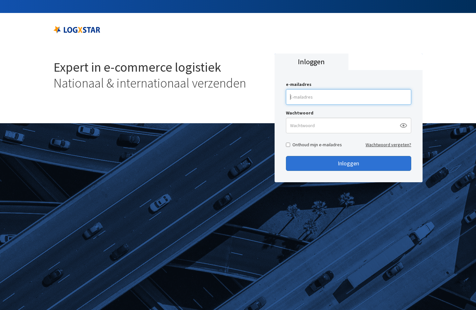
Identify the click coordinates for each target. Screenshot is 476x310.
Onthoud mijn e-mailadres (317, 145)
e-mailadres (299, 84)
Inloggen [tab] (311, 61)
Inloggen (348, 163)
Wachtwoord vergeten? (388, 145)
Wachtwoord (299, 113)
